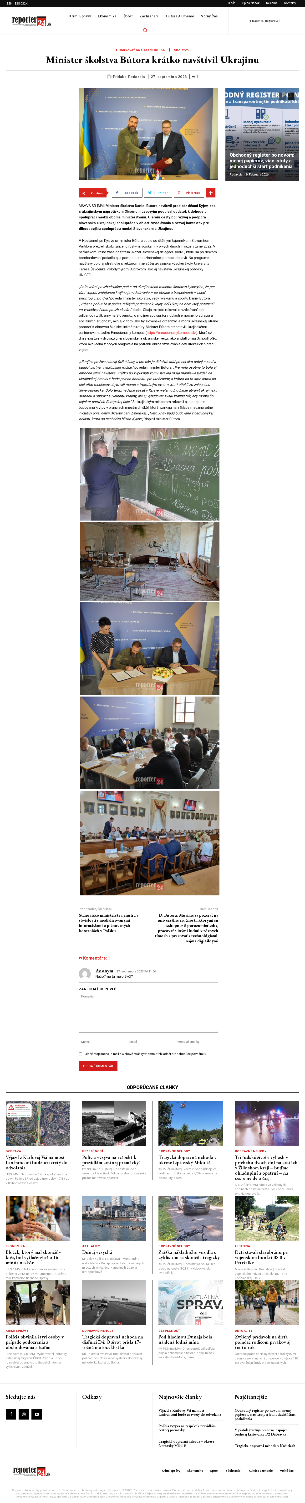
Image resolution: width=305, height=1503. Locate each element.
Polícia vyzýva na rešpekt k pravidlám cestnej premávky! (111, 1160)
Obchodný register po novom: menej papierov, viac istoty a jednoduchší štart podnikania (262, 160)
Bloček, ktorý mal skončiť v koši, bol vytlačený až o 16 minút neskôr (33, 1257)
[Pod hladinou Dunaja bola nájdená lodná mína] (190, 1302)
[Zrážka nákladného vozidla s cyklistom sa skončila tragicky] (190, 1218)
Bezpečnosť (93, 1151)
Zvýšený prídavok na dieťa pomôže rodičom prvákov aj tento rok (262, 1342)
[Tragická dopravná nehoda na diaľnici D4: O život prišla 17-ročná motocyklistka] (114, 1302)
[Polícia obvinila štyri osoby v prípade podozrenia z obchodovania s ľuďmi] (38, 1302)
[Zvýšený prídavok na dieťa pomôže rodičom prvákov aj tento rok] (267, 1302)
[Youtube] (36, 1414)
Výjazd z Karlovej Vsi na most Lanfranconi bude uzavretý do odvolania (36, 1162)
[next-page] (291, 96)
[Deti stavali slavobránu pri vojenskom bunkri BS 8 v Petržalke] (267, 1218)
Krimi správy (17, 1330)
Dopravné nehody (174, 1151)
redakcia (136, 77)
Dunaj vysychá (97, 1252)
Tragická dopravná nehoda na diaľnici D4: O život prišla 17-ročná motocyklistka (112, 1342)
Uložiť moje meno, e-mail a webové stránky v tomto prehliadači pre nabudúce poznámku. (146, 1054)
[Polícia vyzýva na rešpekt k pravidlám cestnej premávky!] (114, 1123)
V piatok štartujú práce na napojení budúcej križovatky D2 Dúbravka (262, 1432)
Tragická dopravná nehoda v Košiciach (265, 1445)
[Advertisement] (39, 159)
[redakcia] (110, 76)
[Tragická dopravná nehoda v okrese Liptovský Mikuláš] (190, 1123)
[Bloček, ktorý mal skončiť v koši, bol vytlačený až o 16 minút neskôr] (38, 1218)
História (242, 1246)
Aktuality (91, 1246)
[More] (211, 193)
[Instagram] (24, 1414)
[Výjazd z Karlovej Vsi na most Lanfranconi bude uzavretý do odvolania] (38, 1123)
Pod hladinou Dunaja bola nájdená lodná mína (185, 1339)
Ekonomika (15, 1246)
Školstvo (181, 50)
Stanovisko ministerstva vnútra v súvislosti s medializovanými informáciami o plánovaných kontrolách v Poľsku (109, 922)
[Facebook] (11, 1414)
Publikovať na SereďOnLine (140, 50)
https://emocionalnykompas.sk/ (171, 333)
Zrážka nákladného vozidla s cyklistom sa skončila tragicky (189, 1254)
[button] (144, 30)
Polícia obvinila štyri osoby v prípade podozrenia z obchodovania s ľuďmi (35, 1342)
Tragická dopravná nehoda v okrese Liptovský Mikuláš (187, 1160)
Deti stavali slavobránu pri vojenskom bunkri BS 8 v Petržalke (262, 1257)
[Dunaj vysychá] (114, 1218)
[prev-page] (282, 96)
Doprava (13, 1151)
